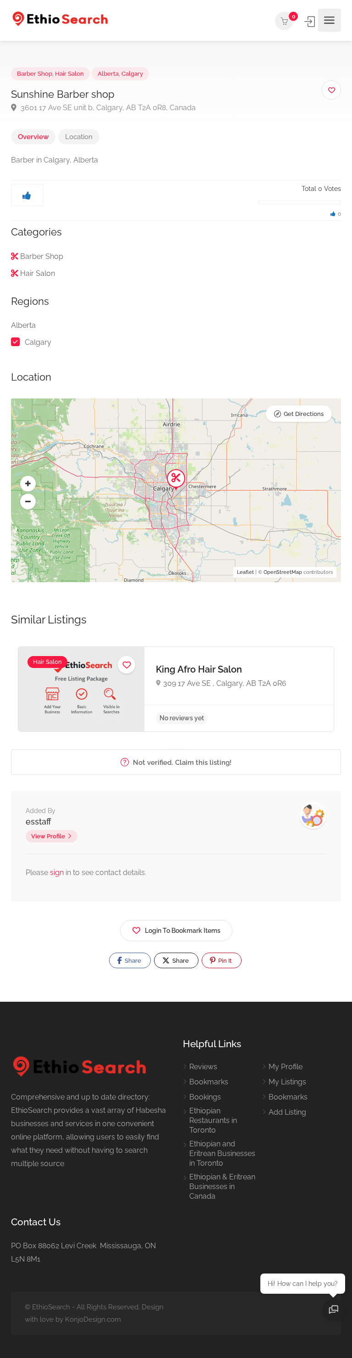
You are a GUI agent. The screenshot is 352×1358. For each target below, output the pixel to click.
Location (79, 137)
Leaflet (245, 572)
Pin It (224, 960)
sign (58, 872)
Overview (33, 137)
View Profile (48, 836)
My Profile (285, 1066)
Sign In (310, 21)
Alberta (108, 73)
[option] (176, 689)
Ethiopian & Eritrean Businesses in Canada (222, 1187)
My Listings (287, 1081)
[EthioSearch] (60, 20)
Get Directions (304, 413)
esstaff (38, 821)
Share (132, 960)
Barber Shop (34, 73)
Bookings (205, 1097)
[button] (28, 483)
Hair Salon (69, 73)
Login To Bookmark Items (182, 930)
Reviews (203, 1066)
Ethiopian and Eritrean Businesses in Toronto (222, 1153)
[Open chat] (334, 1310)
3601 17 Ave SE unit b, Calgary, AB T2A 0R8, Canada (107, 107)
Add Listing (287, 1112)
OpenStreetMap (283, 572)
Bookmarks (208, 1081)
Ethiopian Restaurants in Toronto (213, 1120)
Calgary (132, 73)
